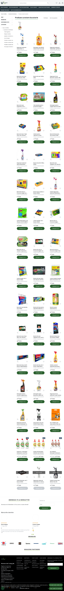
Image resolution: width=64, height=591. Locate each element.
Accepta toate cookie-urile (56, 585)
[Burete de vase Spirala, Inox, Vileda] (22, 299)
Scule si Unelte (33, 7)
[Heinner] (11, 546)
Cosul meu (42, 562)
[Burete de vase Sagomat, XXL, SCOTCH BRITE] (39, 328)
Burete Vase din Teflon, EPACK (38, 163)
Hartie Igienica (7, 31)
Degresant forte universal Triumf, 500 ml (55, 394)
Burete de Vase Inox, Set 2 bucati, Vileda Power (55, 336)
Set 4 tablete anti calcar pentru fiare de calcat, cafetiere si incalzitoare (55, 423)
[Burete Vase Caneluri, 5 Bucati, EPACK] (39, 184)
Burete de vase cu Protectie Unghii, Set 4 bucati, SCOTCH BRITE (38, 250)
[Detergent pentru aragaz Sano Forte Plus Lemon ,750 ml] (55, 97)
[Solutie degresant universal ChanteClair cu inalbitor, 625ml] (55, 184)
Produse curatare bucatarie (10, 44)
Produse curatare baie (8, 42)
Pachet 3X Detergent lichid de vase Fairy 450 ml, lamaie (38, 452)
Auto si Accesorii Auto (16, 10)
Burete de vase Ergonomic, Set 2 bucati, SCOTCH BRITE (22, 105)
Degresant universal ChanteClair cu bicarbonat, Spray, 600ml (21, 48)
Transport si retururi (43, 565)
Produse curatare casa (9, 40)
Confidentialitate (20, 565)
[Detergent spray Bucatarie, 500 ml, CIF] (39, 386)
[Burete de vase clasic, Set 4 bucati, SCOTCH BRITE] (39, 270)
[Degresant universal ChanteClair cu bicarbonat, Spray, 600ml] (22, 39)
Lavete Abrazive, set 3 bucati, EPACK (22, 481)
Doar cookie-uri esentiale (56, 588)
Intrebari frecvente (27, 562)
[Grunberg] (44, 546)
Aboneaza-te (45, 508)
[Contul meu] (59, 3)
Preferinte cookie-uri (24, 588)
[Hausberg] (28, 546)
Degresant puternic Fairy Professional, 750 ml (22, 423)
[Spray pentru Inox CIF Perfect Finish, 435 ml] (39, 414)
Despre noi (19, 562)
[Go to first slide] (61, 543)
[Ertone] (52, 546)
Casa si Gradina (4, 14)
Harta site (26, 563)
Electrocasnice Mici (13, 7)
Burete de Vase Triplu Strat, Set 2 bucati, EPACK (22, 134)
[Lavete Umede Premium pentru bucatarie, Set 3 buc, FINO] (55, 270)
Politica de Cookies (20, 568)
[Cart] (62, 3)
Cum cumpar (42, 560)
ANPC (25, 565)
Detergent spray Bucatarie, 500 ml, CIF (38, 394)
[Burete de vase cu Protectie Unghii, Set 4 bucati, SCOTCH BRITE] (39, 241)
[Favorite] (56, 3)
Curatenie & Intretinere (12, 14)
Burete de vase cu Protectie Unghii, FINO (55, 250)
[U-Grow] (19, 546)
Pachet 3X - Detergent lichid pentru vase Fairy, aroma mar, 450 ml (22, 452)
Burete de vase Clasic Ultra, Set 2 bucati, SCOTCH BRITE (22, 336)
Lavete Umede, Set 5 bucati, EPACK (38, 221)
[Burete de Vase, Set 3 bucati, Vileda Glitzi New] (39, 357)
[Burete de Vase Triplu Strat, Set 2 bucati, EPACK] (22, 126)
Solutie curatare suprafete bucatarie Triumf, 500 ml (54, 365)
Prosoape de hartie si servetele (10, 46)
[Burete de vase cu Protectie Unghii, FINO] (55, 241)
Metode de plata (43, 563)
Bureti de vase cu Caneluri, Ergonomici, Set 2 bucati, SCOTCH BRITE (22, 250)
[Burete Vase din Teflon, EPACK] (39, 155)
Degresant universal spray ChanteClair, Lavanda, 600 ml (21, 163)
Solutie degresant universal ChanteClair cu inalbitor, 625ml (55, 192)
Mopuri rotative (7, 34)
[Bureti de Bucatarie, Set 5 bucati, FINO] (55, 126)
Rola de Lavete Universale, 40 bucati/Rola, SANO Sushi (54, 308)
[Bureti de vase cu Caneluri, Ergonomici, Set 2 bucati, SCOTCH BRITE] (22, 241)
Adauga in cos (22, 55)
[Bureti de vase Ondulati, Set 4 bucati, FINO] (55, 155)
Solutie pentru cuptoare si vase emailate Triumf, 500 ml (38, 134)
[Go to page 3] (33, 534)
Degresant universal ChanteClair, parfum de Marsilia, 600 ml (55, 48)
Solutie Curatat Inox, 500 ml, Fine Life (55, 481)
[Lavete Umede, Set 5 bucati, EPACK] (39, 212)
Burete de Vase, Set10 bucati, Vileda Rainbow (22, 365)
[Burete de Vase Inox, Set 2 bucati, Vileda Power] (55, 328)
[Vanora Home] (36, 546)
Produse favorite (35, 567)
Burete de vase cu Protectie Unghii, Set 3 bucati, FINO (22, 192)
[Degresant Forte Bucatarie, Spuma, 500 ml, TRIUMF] (55, 68)
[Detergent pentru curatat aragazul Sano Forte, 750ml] (22, 386)
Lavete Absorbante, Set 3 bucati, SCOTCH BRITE (22, 221)
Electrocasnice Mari (24, 7)
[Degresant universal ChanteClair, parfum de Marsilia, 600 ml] (55, 39)
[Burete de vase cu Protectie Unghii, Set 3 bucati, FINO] (22, 184)
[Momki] (60, 546)
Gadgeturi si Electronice (44, 7)
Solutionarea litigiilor (26, 568)
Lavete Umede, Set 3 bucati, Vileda (21, 279)
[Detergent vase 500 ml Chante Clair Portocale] (39, 39)
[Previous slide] (3, 543)
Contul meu (34, 560)
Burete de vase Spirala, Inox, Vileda (22, 308)
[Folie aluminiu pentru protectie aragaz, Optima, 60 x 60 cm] (39, 97)
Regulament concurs (42, 568)
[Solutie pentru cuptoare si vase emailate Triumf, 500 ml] (39, 126)
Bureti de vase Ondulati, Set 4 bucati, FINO (55, 163)
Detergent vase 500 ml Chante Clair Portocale (38, 48)
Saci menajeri (7, 38)
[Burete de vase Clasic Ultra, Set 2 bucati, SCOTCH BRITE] (22, 328)
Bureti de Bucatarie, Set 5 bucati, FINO (54, 134)
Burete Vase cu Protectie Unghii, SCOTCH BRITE (54, 221)
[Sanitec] (3, 546)
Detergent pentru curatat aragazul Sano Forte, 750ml (22, 394)
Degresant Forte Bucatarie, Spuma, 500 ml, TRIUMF (55, 77)
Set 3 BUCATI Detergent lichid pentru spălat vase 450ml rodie (55, 452)
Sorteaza (46, 18)
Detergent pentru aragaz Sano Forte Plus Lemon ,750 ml (55, 105)
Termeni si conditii (20, 563)
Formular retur (19, 560)
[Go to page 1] (30, 534)
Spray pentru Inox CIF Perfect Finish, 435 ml (38, 423)
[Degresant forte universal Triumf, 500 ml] (55, 386)
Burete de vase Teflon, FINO (38, 77)
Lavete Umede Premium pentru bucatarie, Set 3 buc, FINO (55, 279)
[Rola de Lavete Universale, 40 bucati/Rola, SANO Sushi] (55, 299)
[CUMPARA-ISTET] (6, 3)
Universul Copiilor (55, 7)
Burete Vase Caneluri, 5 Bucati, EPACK (38, 192)
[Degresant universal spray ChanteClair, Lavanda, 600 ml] (22, 155)
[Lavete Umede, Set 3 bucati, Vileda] (22, 270)
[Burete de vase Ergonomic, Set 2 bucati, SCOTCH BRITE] (22, 97)
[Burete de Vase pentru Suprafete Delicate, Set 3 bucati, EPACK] (39, 299)
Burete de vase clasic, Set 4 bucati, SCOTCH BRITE (38, 279)
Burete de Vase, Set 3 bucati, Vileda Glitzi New (38, 365)
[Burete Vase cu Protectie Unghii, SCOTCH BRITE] (55, 212)
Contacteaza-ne (27, 560)
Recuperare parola (35, 563)
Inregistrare (34, 562)
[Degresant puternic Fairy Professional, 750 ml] (22, 414)
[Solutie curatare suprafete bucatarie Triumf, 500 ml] (55, 357)
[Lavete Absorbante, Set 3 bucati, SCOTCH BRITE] (22, 212)
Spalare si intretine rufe (9, 36)
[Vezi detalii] (17, 44)
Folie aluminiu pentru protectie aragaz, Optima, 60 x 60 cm (38, 105)
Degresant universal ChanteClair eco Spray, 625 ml (38, 481)
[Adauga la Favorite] (27, 44)
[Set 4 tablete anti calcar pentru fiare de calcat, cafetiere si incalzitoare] (55, 414)
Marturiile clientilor (20, 567)
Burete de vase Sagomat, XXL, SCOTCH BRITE (38, 336)
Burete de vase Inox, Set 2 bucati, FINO (21, 77)
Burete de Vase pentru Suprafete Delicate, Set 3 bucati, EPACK (38, 308)
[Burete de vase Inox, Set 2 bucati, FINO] (22, 68)
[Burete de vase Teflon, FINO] (39, 68)
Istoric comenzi (35, 565)
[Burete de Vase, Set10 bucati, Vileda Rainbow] (22, 357)
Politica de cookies (5, 586)
